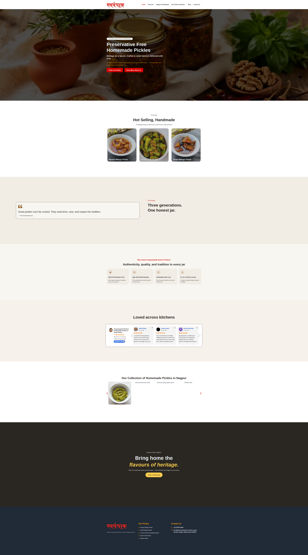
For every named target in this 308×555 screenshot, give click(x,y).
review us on (118, 341)
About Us (151, 4)
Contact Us (196, 4)
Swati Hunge (142, 328)
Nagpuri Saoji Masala (162, 4)
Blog (189, 4)
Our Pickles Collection (178, 4)
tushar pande (165, 328)
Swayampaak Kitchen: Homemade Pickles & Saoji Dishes (121, 330)
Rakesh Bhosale (189, 328)
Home (143, 4)
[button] (178, 4)
